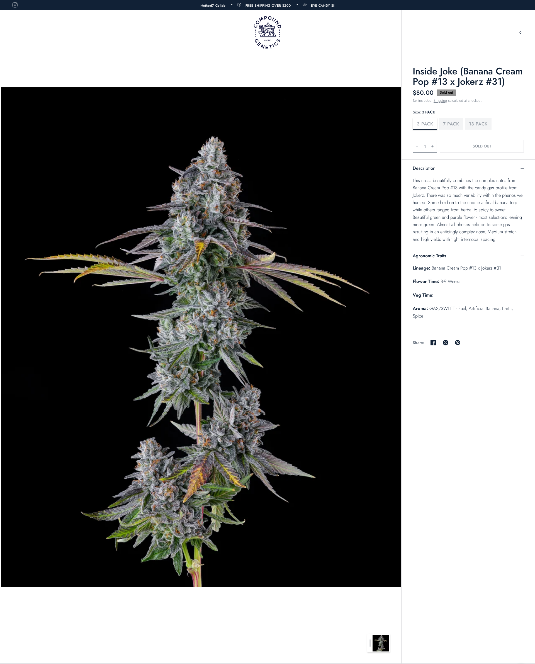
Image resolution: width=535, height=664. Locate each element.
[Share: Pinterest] (457, 342)
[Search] (509, 32)
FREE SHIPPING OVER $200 (253, 5)
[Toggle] (370, 643)
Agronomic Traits (429, 255)
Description (424, 168)
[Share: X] (445, 342)
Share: (418, 343)
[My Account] (498, 32)
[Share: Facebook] (433, 342)
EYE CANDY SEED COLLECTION (321, 5)
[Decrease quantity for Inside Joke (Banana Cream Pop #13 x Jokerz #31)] (417, 146)
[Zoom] (201, 336)
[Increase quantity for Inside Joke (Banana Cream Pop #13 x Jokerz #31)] (432, 146)
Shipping (440, 100)
